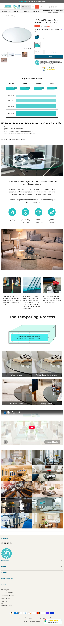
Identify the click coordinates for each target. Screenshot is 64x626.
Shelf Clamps (32, 619)
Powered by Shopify (32, 623)
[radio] (36, 37)
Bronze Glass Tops (47, 617)
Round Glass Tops (5, 617)
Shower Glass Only (40, 619)
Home (2, 16)
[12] (4, 54)
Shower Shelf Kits (23, 619)
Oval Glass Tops (37, 617)
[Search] (37, 7)
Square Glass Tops (15, 617)
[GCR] (45, 620)
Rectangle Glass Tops (27, 617)
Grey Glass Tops (57, 617)
